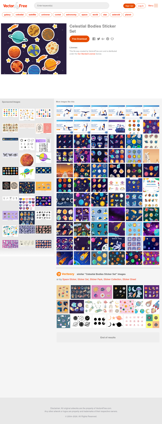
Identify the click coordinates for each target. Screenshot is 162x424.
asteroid (116, 14)
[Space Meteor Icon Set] (151, 199)
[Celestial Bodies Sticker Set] (99, 170)
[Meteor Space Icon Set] (65, 141)
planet (128, 14)
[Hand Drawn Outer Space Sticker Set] (82, 229)
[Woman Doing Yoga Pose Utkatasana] (151, 112)
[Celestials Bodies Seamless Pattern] (151, 126)
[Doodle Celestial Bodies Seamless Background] (65, 199)
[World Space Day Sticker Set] (134, 199)
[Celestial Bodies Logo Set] (117, 185)
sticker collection (112, 279)
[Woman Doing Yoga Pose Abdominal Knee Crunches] (134, 112)
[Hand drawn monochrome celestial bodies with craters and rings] (43, 218)
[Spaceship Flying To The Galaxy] (151, 229)
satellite (32, 14)
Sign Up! (129, 5)
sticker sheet (129, 279)
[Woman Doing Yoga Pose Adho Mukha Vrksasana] (65, 112)
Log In (141, 5)
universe (45, 14)
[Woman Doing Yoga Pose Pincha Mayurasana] (82, 112)
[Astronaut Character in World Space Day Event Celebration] (117, 243)
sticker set (83, 279)
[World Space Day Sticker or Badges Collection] (99, 141)
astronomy (71, 14)
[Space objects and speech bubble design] (63, 321)
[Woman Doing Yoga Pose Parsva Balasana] (65, 126)
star (105, 14)
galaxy (7, 14)
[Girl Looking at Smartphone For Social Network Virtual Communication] (117, 126)
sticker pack (96, 279)
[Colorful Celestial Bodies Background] (82, 199)
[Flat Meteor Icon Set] (65, 229)
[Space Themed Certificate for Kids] (151, 185)
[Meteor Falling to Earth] (82, 258)
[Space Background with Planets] (151, 243)
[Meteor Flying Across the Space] (117, 229)
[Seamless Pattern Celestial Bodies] (117, 258)
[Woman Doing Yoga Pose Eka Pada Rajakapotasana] (99, 112)
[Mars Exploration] (65, 170)
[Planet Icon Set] (65, 185)
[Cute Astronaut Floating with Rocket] (82, 156)
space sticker (69, 279)
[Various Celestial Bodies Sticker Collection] (151, 214)
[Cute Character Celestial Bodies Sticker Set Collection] (117, 170)
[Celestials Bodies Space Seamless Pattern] (82, 185)
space (84, 14)
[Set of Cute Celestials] (134, 229)
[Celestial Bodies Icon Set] (134, 141)
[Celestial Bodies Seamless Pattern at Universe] (82, 170)
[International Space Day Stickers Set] (99, 229)
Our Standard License (86, 53)
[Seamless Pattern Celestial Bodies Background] (99, 199)
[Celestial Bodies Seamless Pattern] (82, 141)
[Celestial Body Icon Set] (134, 156)
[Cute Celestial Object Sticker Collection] (65, 214)
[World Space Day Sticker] (99, 214)
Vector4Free (15, 5)
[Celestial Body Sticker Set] (117, 156)
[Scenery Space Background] (117, 214)
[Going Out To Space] (65, 243)
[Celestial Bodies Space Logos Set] (99, 156)
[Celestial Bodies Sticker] (65, 156)
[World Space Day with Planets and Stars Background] (82, 243)
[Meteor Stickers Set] (134, 214)
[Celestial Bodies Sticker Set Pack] (134, 170)
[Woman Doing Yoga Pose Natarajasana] (82, 126)
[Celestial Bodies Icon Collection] (134, 126)
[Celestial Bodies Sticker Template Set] (99, 185)
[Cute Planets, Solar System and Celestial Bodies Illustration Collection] (10, 115)
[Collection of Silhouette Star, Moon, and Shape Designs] (43, 115)
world (95, 14)
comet (58, 14)
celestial (20, 14)
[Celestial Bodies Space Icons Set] (117, 141)
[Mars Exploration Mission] (151, 156)
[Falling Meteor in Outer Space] (65, 258)
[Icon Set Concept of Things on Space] (117, 199)
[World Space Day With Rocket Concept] (99, 243)
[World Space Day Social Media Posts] (82, 214)
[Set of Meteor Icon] (134, 243)
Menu (150, 5)
